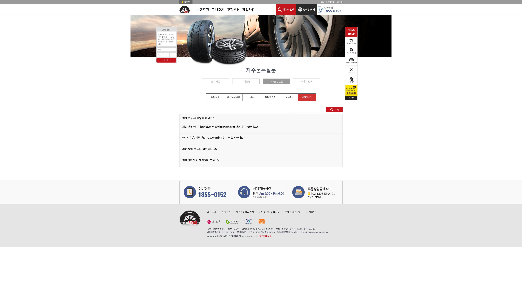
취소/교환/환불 (233, 97)
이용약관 (226, 212)
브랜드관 (203, 9)
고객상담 (246, 81)
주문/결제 (215, 97)
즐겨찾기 (187, 2)
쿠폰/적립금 (270, 97)
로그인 (323, 2)
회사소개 (211, 212)
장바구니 (331, 2)
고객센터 (233, 9)
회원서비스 (307, 97)
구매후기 (218, 9)
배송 (252, 97)
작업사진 (248, 9)
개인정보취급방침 (244, 212)
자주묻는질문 (276, 81)
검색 (336, 109)
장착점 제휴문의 (293, 212)
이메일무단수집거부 (269, 212)
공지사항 (215, 81)
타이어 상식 (306, 81)
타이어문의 (288, 97)
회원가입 (340, 2)
